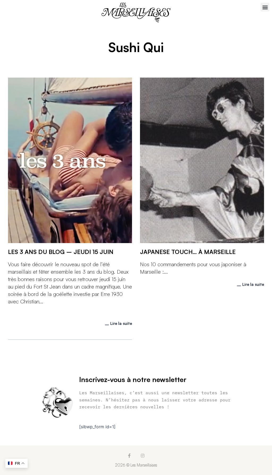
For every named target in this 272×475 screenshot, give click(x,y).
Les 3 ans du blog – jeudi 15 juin (60, 251)
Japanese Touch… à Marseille (188, 251)
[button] (265, 7)
